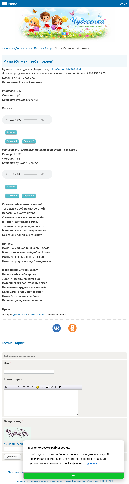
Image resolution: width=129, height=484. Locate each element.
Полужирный (6, 387)
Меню (12, 3)
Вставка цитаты (51, 387)
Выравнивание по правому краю (32, 387)
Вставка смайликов (38, 387)
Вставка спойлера (60, 387)
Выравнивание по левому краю (24, 387)
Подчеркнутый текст (14, 387)
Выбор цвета (42, 387)
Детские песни (20, 315)
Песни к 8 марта (37, 315)
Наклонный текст (10, 387)
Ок (73, 475)
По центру (28, 387)
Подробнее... (92, 463)
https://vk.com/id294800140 (66, 69)
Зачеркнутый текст (18, 387)
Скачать (11, 132)
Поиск (122, 3)
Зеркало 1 (12, 141)
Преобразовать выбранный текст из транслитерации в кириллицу (56, 387)
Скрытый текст (47, 387)
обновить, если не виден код (21, 444)
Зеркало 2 (29, 141)
